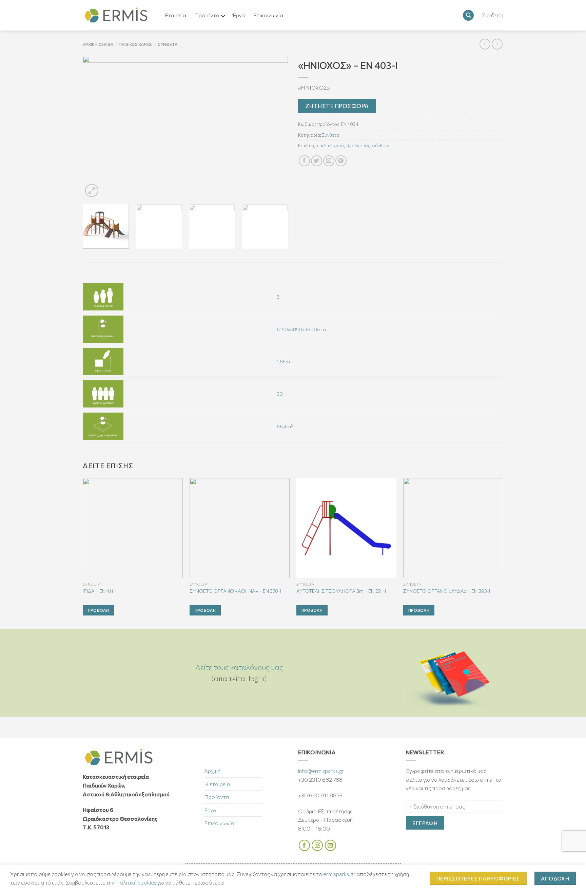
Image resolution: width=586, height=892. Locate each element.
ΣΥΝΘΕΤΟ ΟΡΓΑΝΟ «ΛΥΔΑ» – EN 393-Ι (446, 591)
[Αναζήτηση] (468, 15)
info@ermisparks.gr (321, 770)
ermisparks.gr (339, 874)
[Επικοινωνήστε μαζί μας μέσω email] (330, 845)
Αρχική (212, 770)
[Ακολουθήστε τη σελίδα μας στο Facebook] (304, 845)
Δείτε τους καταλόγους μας (239, 667)
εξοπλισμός (358, 145)
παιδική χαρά (330, 145)
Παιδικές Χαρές (135, 44)
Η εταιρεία (217, 784)
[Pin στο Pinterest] (341, 161)
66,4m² (285, 426)
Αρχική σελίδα (98, 44)
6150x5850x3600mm (301, 329)
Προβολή (98, 610)
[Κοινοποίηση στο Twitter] (316, 161)
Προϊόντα (216, 797)
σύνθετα (381, 145)
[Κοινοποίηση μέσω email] (328, 161)
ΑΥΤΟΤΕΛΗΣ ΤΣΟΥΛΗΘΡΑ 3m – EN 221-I (341, 591)
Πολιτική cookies (135, 882)
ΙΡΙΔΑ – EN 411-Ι (99, 591)
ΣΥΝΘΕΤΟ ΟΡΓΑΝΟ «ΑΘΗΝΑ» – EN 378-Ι (235, 591)
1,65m (283, 361)
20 (280, 394)
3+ (279, 296)
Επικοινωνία (219, 823)
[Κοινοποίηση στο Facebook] (304, 161)
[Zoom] (91, 190)
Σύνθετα (167, 44)
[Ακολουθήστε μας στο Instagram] (317, 845)
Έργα (210, 810)
